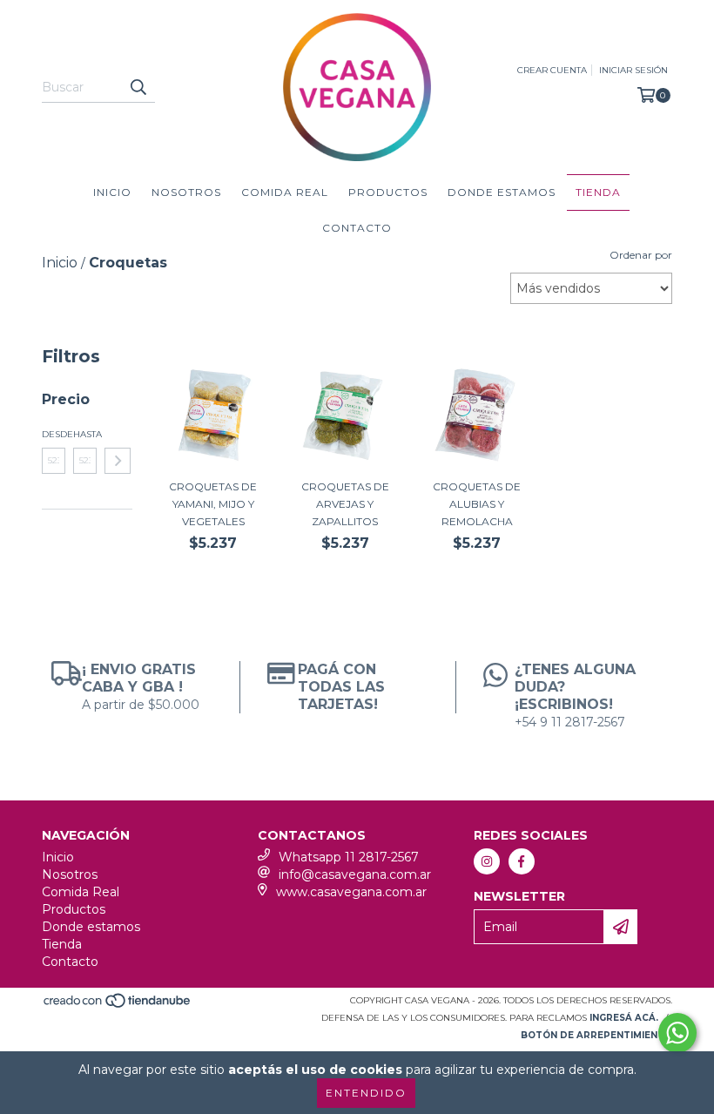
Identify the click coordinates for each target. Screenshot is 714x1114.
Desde (53, 434)
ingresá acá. (623, 1017)
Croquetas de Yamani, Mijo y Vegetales (213, 504)
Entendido (366, 1092)
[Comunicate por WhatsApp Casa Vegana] (677, 1033)
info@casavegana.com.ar (355, 874)
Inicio (112, 192)
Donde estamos (502, 192)
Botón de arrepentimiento (596, 1035)
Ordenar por (641, 254)
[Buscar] (137, 87)
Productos (388, 192)
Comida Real (284, 192)
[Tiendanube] (118, 1006)
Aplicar (117, 461)
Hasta (85, 434)
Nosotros (186, 192)
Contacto (357, 227)
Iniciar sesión (633, 70)
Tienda (598, 192)
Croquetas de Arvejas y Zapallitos (345, 504)
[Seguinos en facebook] (522, 861)
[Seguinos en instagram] (487, 861)
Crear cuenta (552, 70)
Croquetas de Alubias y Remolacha (477, 504)
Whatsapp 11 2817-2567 (349, 857)
